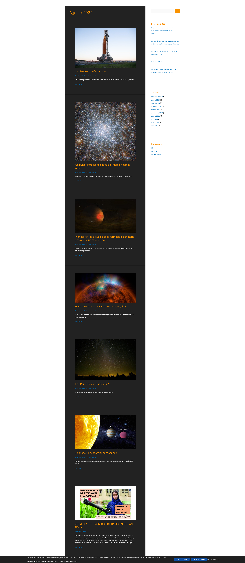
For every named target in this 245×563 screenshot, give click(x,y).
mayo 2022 (155, 122)
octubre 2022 (155, 110)
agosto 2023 (155, 103)
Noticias (154, 151)
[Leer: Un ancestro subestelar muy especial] (105, 432)
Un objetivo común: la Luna (90, 71)
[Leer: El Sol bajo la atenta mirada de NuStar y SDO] (105, 288)
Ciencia (77, 532)
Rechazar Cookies (199, 559)
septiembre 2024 (157, 97)
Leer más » (78, 84)
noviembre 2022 (156, 106)
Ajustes (213, 559)
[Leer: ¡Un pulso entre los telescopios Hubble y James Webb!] (105, 131)
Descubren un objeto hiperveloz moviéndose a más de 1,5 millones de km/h (163, 31)
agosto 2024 (155, 100)
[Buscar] (177, 11)
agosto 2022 (155, 116)
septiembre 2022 (157, 113)
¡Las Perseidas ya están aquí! (92, 384)
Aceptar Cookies (182, 559)
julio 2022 (154, 119)
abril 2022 (154, 126)
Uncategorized (80, 76)
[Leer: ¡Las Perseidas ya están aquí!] (105, 360)
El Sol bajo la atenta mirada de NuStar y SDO (101, 306)
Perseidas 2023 (156, 62)
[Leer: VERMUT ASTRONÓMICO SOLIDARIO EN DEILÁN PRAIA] (105, 503)
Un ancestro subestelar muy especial (96, 452)
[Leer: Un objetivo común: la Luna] (105, 47)
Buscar (153, 7)
